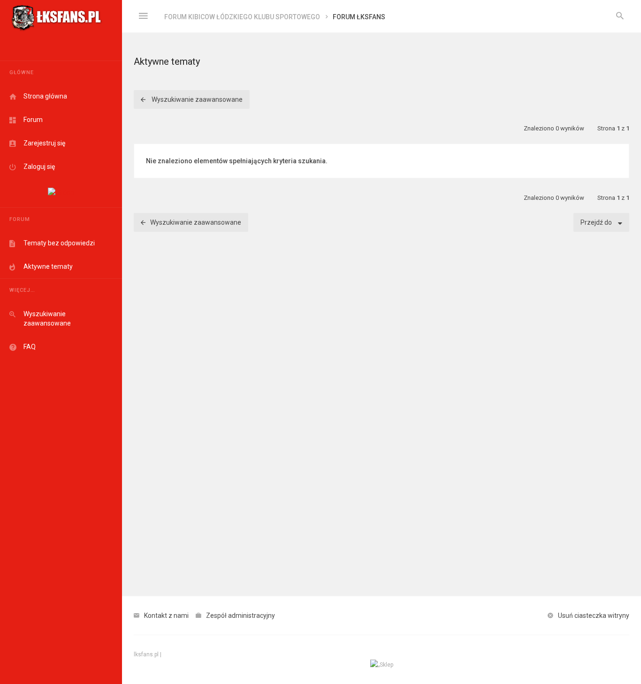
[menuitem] (619, 16)
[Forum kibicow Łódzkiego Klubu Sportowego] (56, 16)
